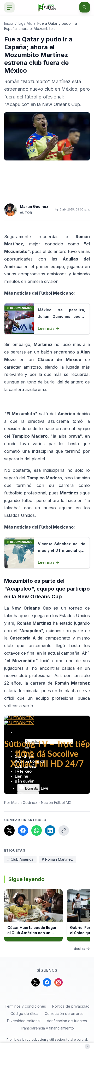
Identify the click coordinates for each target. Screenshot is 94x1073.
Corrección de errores (64, 1013)
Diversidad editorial (23, 1021)
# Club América (20, 859)
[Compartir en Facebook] (23, 830)
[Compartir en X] (9, 830)
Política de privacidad (71, 1006)
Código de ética (24, 1013)
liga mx (25, 23)
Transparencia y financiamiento (47, 1028)
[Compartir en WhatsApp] (36, 830)
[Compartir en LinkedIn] (50, 830)
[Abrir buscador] (84, 7)
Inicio (8, 23)
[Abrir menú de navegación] (9, 7)
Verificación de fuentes (67, 1021)
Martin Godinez (34, 206)
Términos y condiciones (25, 1006)
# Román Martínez (57, 859)
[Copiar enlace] (63, 830)
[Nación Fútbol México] (47, 7)
